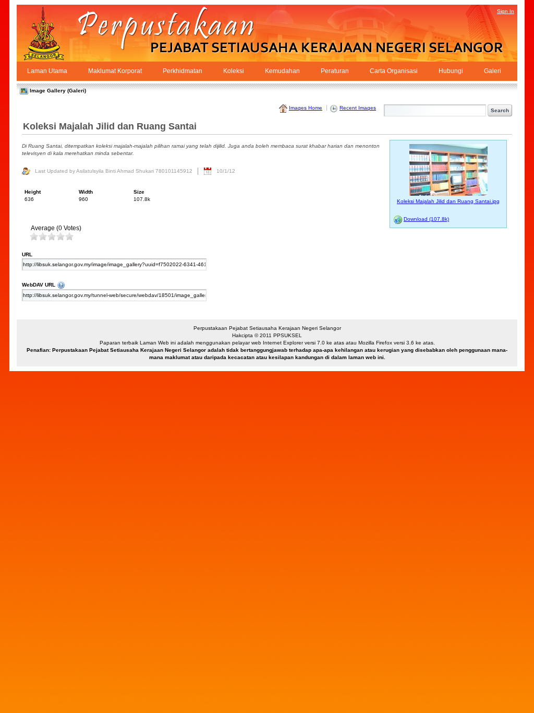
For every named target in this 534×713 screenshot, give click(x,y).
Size (139, 192)
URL (27, 254)
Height (33, 192)
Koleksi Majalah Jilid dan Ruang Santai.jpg (448, 201)
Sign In (505, 11)
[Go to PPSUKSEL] (53, 33)
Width (86, 192)
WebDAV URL (184, 284)
